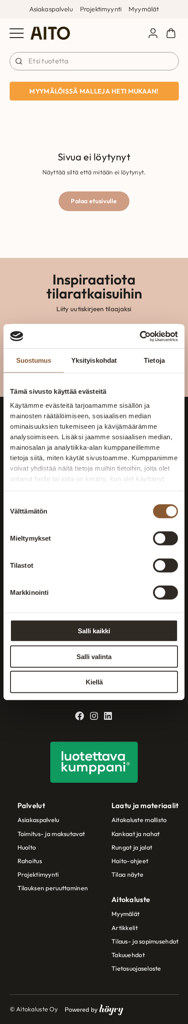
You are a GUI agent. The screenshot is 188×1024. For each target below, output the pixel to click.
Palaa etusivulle (94, 201)
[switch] (165, 538)
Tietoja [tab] (154, 360)
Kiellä (94, 682)
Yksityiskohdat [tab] (94, 360)
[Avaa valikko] (17, 33)
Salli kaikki (94, 631)
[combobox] (94, 61)
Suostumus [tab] (34, 360)
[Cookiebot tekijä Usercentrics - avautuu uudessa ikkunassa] (139, 336)
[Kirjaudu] (153, 33)
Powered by (94, 1009)
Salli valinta (94, 656)
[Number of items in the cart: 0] (171, 33)
